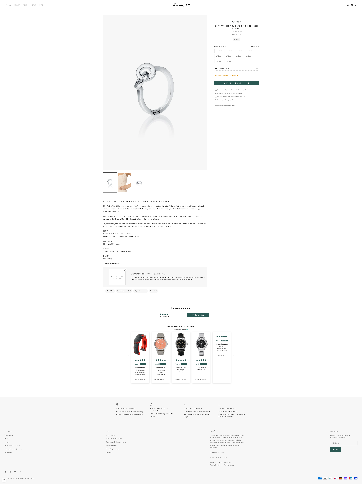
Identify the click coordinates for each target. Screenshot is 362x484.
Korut (33, 5)
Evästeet (109, 452)
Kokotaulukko (254, 47)
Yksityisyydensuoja (112, 449)
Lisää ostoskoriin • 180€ (236, 83)
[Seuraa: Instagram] (10, 472)
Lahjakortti (8, 452)
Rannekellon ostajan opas (13, 449)
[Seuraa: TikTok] (20, 472)
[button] (128, 356)
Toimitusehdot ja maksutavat (116, 442)
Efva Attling (110, 291)
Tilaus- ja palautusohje (114, 439)
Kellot (17, 5)
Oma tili (7, 439)
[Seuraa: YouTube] (15, 472)
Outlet (7, 442)
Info (41, 5)
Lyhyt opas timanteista (12, 445)
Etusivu (8, 5)
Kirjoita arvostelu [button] (198, 315)
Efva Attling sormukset (124, 291)
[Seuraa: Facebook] (5, 472)
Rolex (25, 5)
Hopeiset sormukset (140, 291)
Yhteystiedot (9, 435)
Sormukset (153, 291)
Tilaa (335, 449)
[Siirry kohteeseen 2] (124, 182)
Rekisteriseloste (111, 445)
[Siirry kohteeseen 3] (138, 182)
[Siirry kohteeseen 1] (110, 182)
